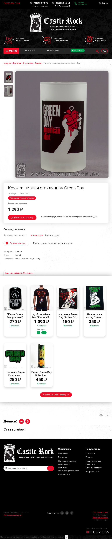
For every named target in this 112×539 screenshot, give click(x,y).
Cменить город (52, 235)
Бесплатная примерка (17, 203)
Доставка (90, 453)
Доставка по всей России (22, 39)
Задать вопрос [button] (18, 243)
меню (13, 50)
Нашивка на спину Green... (94, 316)
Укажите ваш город (12, 3)
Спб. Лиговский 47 (62, 6)
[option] (61, 124)
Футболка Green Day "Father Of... (41, 316)
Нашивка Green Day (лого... (15, 374)
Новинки (30, 50)
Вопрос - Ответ (93, 471)
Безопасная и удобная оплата (61, 39)
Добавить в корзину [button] (22, 217)
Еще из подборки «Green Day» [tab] (19, 273)
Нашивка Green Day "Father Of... (68, 316)
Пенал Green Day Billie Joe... (41, 374)
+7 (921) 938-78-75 (39, 3)
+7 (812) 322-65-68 (61, 3)
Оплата (89, 457)
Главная (7, 63)
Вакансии (62, 457)
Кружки (38, 63)
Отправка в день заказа (100, 39)
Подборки (53, 50)
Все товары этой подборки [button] (56, 394)
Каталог (17, 63)
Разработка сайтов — (96, 528)
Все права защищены (12, 515)
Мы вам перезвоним (82, 3)
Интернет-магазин (40, 6)
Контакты (63, 453)
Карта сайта (64, 474)
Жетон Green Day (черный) (15, 316)
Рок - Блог (77, 50)
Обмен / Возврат (94, 468)
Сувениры (28, 63)
